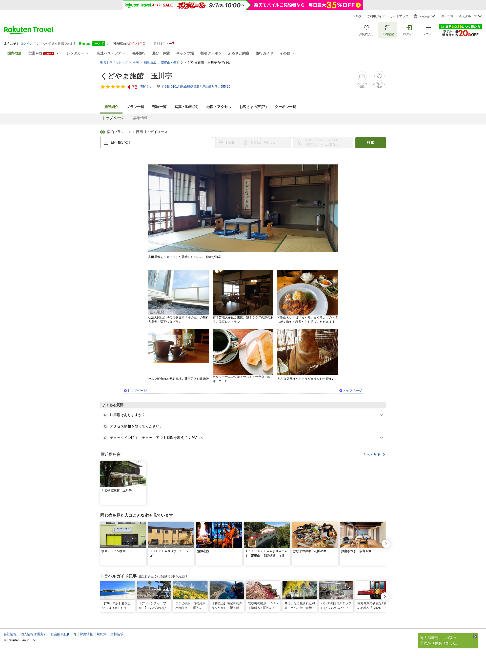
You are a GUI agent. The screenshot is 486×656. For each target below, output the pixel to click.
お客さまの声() (253, 107)
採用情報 (86, 634)
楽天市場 (447, 16)
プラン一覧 (135, 107)
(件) (143, 86)
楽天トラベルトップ (114, 62)
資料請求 (117, 634)
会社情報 (10, 634)
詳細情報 (140, 118)
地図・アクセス (219, 107)
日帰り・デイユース (152, 132)
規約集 (102, 634)
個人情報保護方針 (34, 634)
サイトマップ (399, 16)
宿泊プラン (116, 132)
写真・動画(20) (186, 107)
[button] (143, 464)
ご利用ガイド (376, 16)
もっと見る (372, 455)
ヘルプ (357, 16)
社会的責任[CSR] (63, 634)
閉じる (475, 636)
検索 (370, 142)
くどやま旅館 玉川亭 (136, 76)
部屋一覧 (159, 107)
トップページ (137, 390)
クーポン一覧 (285, 107)
